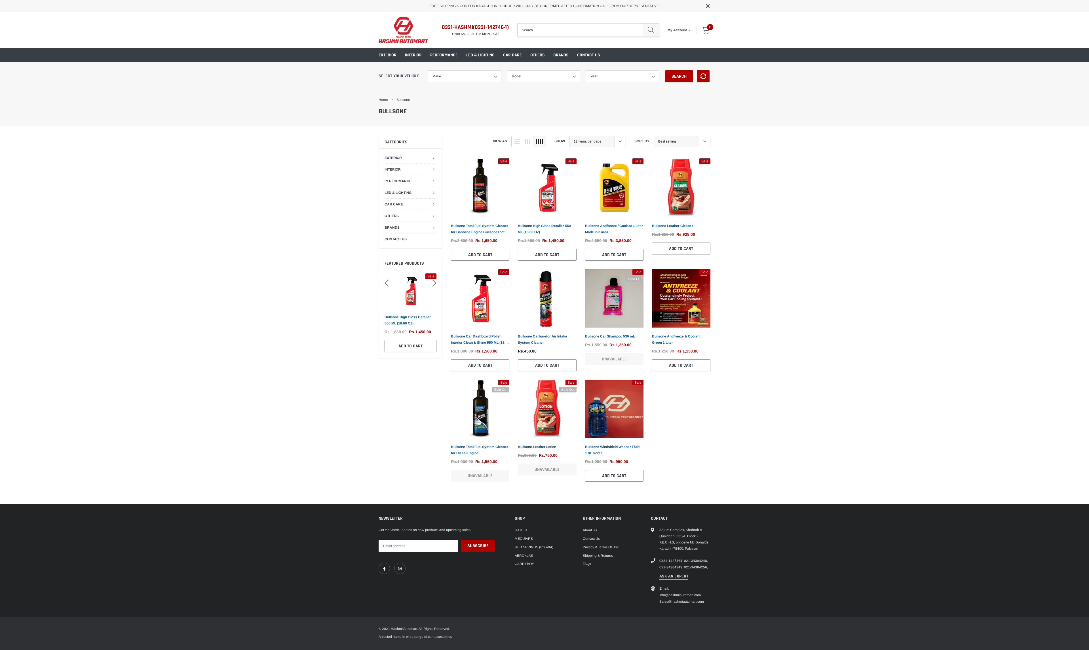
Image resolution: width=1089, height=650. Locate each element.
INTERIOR (413, 55)
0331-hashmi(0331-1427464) (475, 27)
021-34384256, (696, 567)
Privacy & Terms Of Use (601, 547)
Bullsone (403, 100)
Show (559, 141)
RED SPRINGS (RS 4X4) (534, 547)
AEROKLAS (524, 556)
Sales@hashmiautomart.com (681, 602)
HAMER (521, 530)
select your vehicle (399, 76)
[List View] (517, 141)
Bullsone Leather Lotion (537, 447)
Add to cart (410, 346)
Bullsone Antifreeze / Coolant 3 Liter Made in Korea (614, 229)
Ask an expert (673, 576)
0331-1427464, (671, 561)
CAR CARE (512, 55)
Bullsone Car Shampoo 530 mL (610, 336)
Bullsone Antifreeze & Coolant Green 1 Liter (676, 339)
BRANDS (561, 55)
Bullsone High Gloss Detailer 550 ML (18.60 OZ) (408, 320)
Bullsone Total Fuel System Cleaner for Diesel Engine (479, 450)
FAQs (587, 564)
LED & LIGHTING (480, 55)
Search (679, 76)
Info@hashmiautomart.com (680, 595)
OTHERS (537, 55)
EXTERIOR (387, 55)
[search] (651, 30)
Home (383, 100)
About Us (590, 530)
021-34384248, (696, 561)
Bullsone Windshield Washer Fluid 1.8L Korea (612, 450)
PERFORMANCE (444, 55)
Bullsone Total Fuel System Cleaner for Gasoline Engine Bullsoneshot (479, 229)
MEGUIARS (524, 539)
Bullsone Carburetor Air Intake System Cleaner (542, 339)
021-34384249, (671, 567)
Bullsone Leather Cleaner (672, 226)
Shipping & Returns (598, 556)
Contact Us (591, 539)
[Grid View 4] (539, 141)
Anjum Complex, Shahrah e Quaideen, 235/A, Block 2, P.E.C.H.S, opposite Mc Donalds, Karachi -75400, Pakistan (684, 539)
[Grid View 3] (527, 141)
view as (500, 141)
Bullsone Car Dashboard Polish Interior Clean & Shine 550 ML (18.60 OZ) (480, 340)
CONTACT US (588, 55)
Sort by (641, 141)
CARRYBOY (524, 564)
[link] (480, 187)
